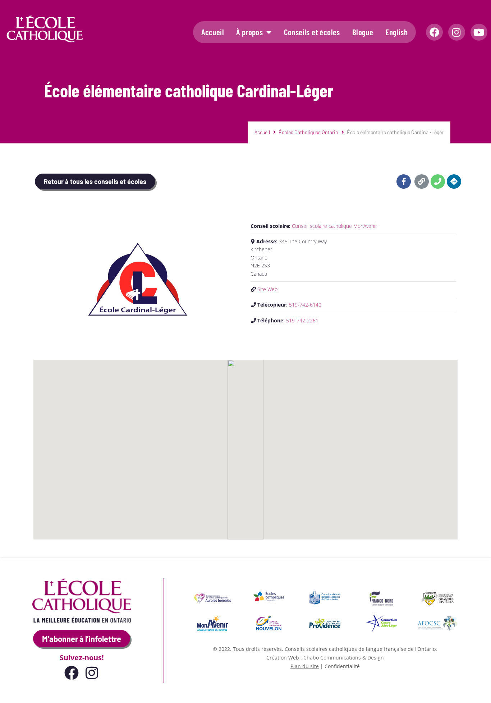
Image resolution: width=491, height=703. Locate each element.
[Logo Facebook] (434, 32)
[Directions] (454, 181)
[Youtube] (479, 32)
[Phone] (438, 181)
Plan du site (304, 666)
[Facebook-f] (403, 181)
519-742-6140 (305, 304)
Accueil (212, 32)
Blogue (362, 32)
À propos (249, 32)
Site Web (267, 289)
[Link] (421, 181)
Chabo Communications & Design (343, 657)
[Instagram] (456, 32)
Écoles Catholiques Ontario (308, 132)
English (396, 32)
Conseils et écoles (312, 32)
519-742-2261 (302, 320)
